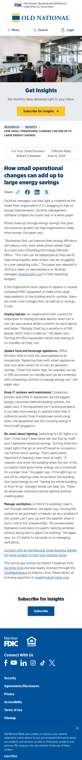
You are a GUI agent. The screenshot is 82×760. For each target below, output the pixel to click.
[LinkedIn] (23, 663)
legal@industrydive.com (52, 577)
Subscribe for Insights (39, 111)
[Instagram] (33, 663)
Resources (12, 126)
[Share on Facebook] (27, 192)
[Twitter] (52, 663)
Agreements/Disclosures (21, 686)
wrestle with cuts (30, 274)
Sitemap (10, 718)
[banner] (41, 17)
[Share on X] (46, 192)
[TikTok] (42, 663)
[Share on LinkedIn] (37, 192)
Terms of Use (13, 710)
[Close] (77, 728)
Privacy (9, 694)
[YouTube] (14, 663)
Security (10, 678)
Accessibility (13, 702)
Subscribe (41, 611)
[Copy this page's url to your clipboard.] (18, 192)
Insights (31, 126)
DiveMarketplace (15, 573)
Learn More (10, 755)
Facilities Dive (13, 568)
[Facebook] (6, 663)
